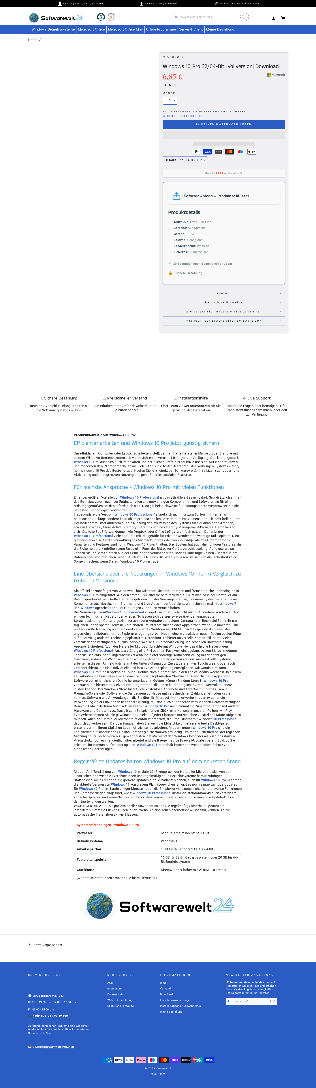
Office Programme (161, 29)
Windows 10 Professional (134, 514)
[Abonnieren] (272, 1001)
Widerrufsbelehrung (182, 116)
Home (32, 40)
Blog (163, 983)
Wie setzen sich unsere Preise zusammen (224, 311)
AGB (216, 111)
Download (166, 994)
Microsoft (173, 57)
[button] (224, 135)
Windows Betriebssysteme (53, 29)
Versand (165, 988)
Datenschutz (115, 994)
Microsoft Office (91, 29)
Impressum (114, 988)
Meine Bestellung (220, 29)
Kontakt (224, 293)
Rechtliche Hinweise (224, 302)
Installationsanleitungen (175, 1000)
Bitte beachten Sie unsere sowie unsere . (204, 113)
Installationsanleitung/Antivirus (180, 1006)
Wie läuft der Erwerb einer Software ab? (224, 320)
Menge (169, 93)
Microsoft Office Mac (125, 29)
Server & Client (191, 29)
